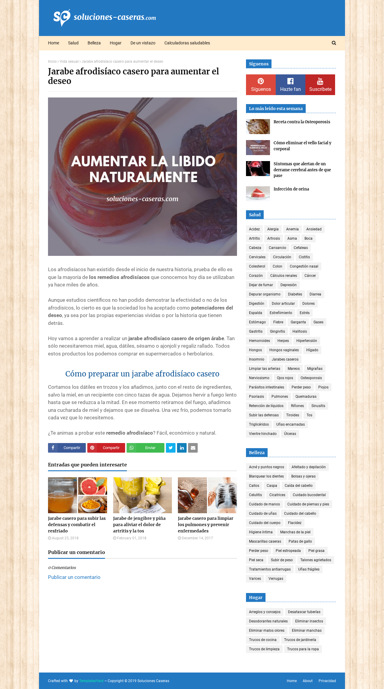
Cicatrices (277, 495)
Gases (318, 322)
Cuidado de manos (264, 504)
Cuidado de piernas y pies (308, 504)
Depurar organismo (264, 294)
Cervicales (257, 257)
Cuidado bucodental (309, 495)
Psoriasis (256, 396)
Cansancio (277, 248)
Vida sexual (69, 61)
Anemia (292, 229)
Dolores (308, 303)
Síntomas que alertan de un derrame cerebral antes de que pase (302, 169)
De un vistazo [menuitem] (142, 42)
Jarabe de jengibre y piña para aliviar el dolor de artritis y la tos (139, 525)
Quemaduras (306, 396)
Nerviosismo (259, 378)
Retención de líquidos (266, 406)
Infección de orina (291, 189)
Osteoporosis (311, 378)
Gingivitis (277, 331)
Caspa (272, 486)
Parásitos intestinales (266, 387)
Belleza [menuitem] (94, 42)
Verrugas (275, 579)
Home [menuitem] (53, 42)
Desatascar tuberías (304, 612)
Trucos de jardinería (300, 640)
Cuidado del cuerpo (264, 523)
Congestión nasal (304, 266)
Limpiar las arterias (264, 369)
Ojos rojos (285, 378)
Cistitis (304, 257)
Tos (309, 415)
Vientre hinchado (263, 434)
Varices (255, 579)
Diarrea (315, 294)
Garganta (298, 322)
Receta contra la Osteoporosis (302, 121)
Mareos (294, 369)
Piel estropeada (288, 551)
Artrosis (273, 238)
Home (292, 681)
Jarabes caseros (285, 359)
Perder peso (301, 387)
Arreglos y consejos (264, 612)
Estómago (257, 322)
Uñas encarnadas (290, 424)
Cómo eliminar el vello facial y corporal (302, 145)
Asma (292, 238)
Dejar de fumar (261, 285)
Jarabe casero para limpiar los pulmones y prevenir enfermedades (205, 525)
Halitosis (299, 331)
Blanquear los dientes (266, 476)
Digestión (256, 303)
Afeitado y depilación (309, 467)
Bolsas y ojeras (303, 476)
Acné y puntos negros (266, 467)
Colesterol (257, 266)
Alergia (273, 229)
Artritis (254, 238)
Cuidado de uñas (263, 513)
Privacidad (327, 681)
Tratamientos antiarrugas (270, 569)
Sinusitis (318, 406)
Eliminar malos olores (266, 630)
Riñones (297, 406)
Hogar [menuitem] (116, 42)
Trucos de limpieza (264, 649)
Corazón (256, 276)
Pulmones (280, 396)
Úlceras (290, 434)
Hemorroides (259, 341)
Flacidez (295, 523)
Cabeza (255, 248)
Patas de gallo (300, 541)
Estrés (305, 313)
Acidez (254, 229)
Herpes (283, 341)
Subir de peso (282, 560)
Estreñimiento (281, 313)
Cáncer (310, 276)
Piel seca (256, 560)
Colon (277, 266)
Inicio (52, 61)
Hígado (312, 350)
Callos (254, 486)
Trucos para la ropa (303, 649)
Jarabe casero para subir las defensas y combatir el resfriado (77, 525)
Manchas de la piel (295, 532)
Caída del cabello (299, 486)
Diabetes (295, 294)
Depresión (288, 285)
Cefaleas (301, 248)
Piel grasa (316, 551)
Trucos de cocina (263, 640)
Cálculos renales (283, 276)
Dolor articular (283, 303)
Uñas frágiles (309, 569)
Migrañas (314, 369)
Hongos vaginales (284, 350)
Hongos (255, 350)
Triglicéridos (259, 424)
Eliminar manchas (307, 630)
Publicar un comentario (74, 577)
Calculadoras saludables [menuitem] (187, 42)
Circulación (282, 257)
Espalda (255, 313)
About (308, 681)
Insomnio (256, 359)
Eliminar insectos (309, 621)
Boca (308, 238)
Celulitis (255, 495)
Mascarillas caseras (265, 541)
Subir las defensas (264, 415)
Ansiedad (314, 229)
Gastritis (255, 331)
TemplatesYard (91, 681)
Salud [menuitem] (73, 42)
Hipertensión (306, 341)
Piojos (323, 387)
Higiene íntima (261, 532)
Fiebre (278, 322)
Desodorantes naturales (268, 621)
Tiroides (292, 415)
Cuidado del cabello (300, 513)
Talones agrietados (315, 560)
